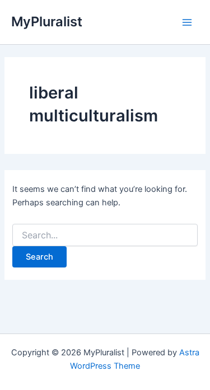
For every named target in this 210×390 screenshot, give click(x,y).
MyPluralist (46, 21)
